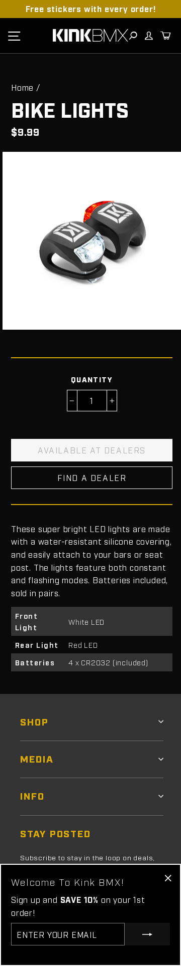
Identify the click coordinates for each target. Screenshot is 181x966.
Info (32, 795)
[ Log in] (148, 35)
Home (22, 87)
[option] (90, 9)
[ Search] (133, 35)
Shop (34, 721)
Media (37, 758)
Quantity (92, 379)
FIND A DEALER (92, 477)
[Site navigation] (14, 36)
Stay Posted (55, 833)
